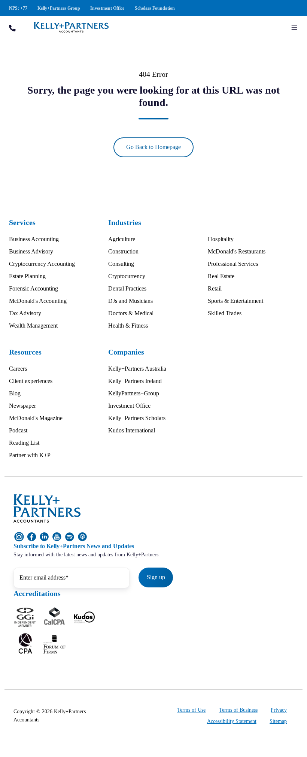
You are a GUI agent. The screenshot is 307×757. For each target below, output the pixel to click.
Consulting (121, 264)
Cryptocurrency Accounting (42, 264)
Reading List (24, 443)
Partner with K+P (30, 455)
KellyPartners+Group (133, 393)
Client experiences (30, 381)
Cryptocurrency (126, 276)
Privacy (279, 710)
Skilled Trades (224, 313)
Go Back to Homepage (153, 147)
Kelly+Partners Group (58, 8)
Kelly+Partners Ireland (135, 381)
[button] (294, 27)
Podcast (18, 430)
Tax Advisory (25, 313)
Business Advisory (31, 251)
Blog (15, 393)
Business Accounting (34, 239)
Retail (215, 288)
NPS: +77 (18, 8)
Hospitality (221, 239)
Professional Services (233, 264)
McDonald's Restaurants (236, 251)
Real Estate (221, 276)
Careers (18, 368)
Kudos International (131, 430)
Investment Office (107, 8)
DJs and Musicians (130, 301)
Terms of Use (191, 710)
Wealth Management (33, 325)
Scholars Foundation (155, 8)
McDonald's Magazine (36, 418)
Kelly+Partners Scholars (136, 418)
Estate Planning (27, 276)
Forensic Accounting (33, 288)
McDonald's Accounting (38, 301)
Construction (123, 251)
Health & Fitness (128, 325)
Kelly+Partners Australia (137, 368)
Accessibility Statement (231, 721)
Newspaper (22, 405)
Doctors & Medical (131, 313)
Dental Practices (127, 288)
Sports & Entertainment (235, 301)
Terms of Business (238, 710)
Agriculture (121, 239)
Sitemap (278, 721)
